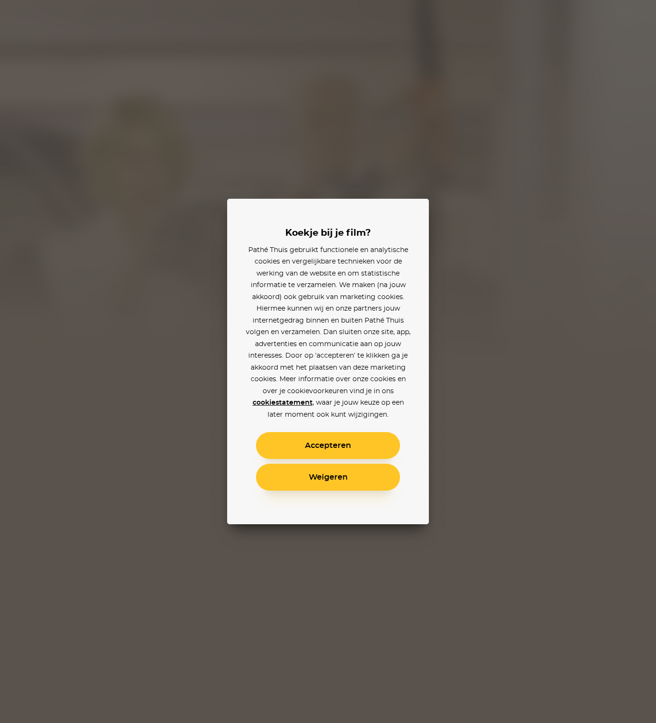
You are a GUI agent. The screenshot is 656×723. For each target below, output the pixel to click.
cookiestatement (283, 402)
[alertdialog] (328, 361)
